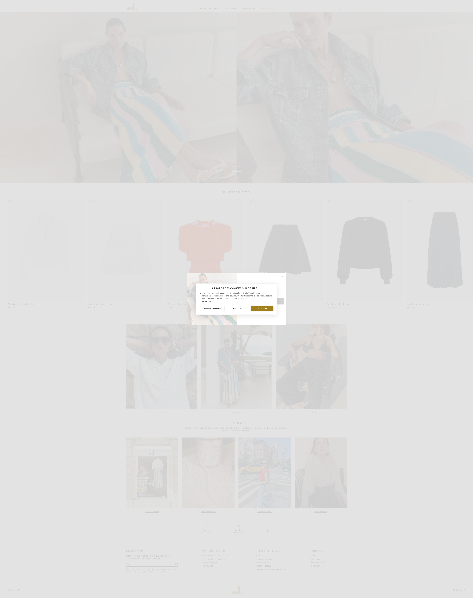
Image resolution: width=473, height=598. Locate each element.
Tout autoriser (262, 308)
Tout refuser (237, 308)
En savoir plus (205, 301)
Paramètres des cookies (212, 308)
